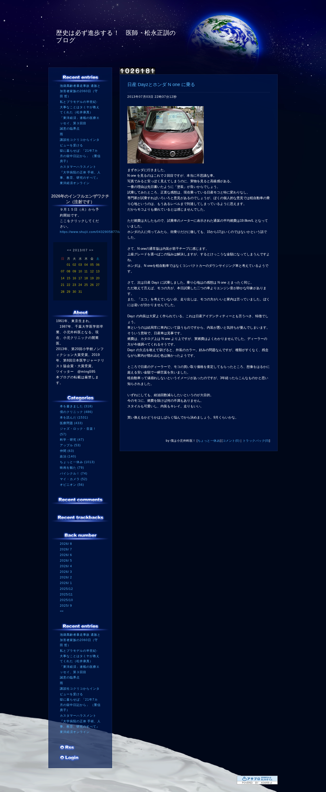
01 (68, 265)
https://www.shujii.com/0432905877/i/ (90, 232)
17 (80, 278)
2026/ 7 (66, 549)
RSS (67, 748)
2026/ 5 (66, 560)
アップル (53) (70, 445)
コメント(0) (231, 440)
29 (68, 292)
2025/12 (66, 589)
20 (98, 278)
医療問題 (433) (71, 423)
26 (92, 285)
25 (86, 285)
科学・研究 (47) (72, 439)
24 (80, 285)
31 (80, 292)
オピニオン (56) (72, 485)
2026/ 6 (66, 555)
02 (74, 265)
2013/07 (80, 250)
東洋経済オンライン (75, 183)
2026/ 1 (66, 583)
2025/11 (66, 594)
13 (98, 271)
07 (62, 271)
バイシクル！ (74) (73, 473)
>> (91, 250)
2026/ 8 (66, 544)
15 (68, 278)
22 (68, 285)
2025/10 (66, 600)
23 (74, 285)
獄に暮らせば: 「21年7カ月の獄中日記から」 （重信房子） (80, 156)
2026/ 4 (66, 566)
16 (74, 278)
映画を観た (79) (72, 467)
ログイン (69, 758)
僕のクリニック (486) (76, 412)
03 (80, 265)
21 (62, 285)
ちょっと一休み (209, 440)
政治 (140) (68, 456)
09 (74, 271)
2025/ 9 (66, 605)
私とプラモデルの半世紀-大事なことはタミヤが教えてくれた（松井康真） (80, 107)
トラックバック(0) (256, 440)
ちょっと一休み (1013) (77, 462)
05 (92, 265)
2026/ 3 (66, 572)
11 (86, 271)
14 (62, 278)
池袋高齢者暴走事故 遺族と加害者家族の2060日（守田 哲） (80, 91)
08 (68, 271)
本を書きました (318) (76, 406)
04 (86, 265)
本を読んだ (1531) (74, 417)
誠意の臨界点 (70, 128)
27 (98, 285)
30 (74, 292)
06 (98, 265)
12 (92, 271)
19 (92, 278)
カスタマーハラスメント (78, 167)
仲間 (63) (67, 451)
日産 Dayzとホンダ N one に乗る (161, 84)
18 (86, 278)
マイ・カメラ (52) (73, 479)
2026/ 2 (66, 577)
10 (80, 271)
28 (62, 292)
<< (69, 250)
